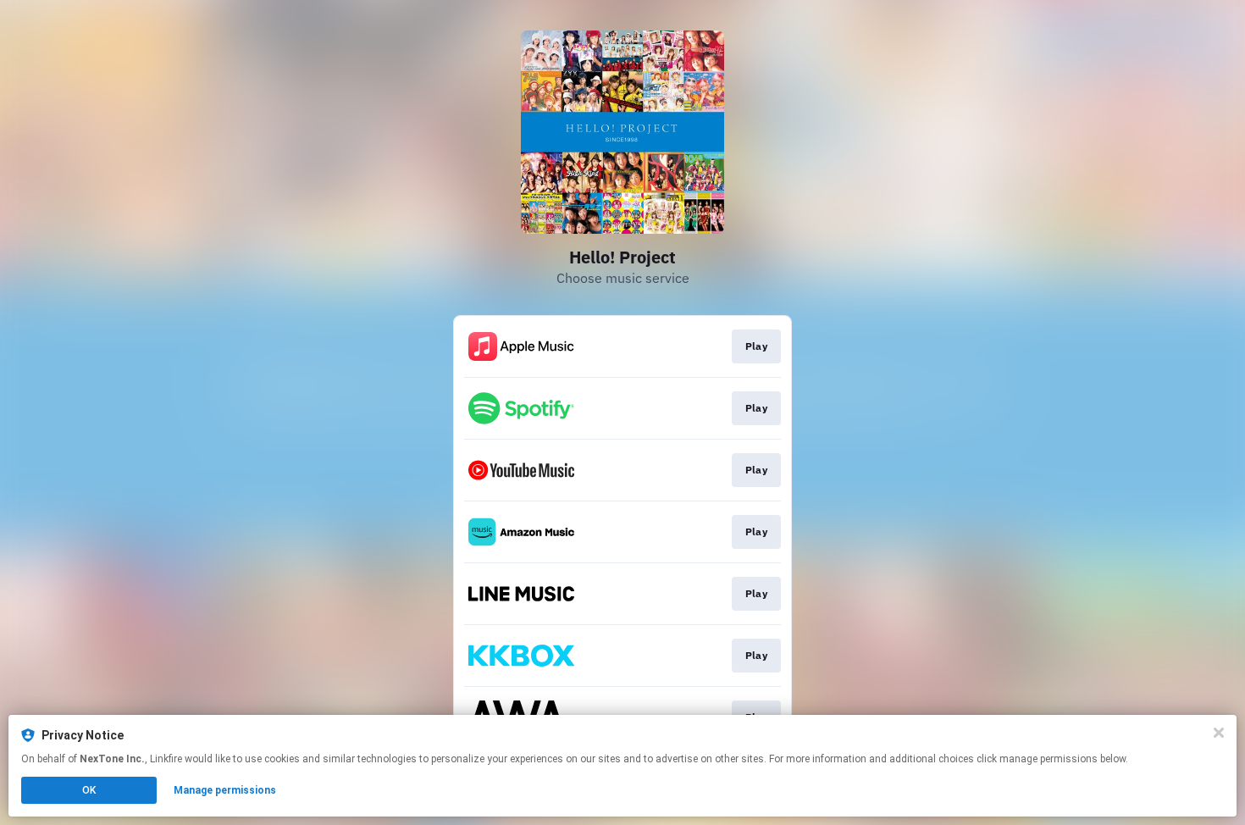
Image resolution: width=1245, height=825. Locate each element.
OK (89, 790)
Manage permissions (225, 790)
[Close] (1218, 732)
